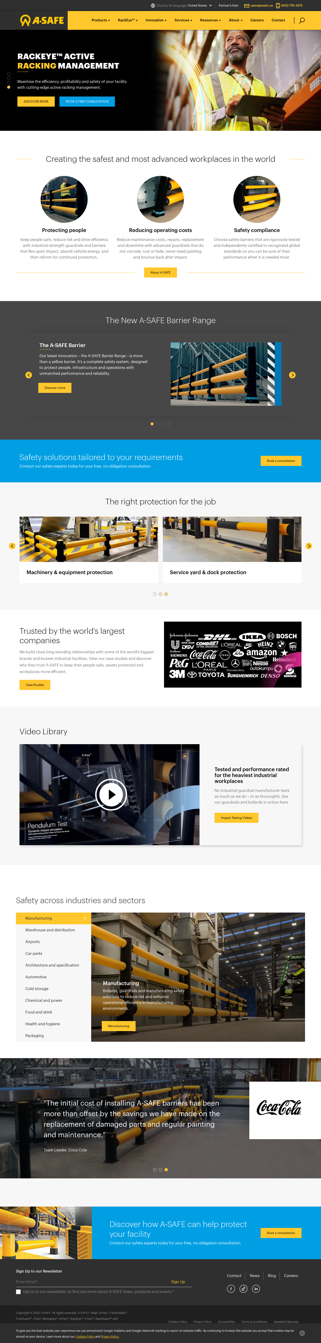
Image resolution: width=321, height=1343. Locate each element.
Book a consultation (281, 460)
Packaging (34, 1036)
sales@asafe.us (262, 5)
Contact (278, 20)
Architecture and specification (52, 965)
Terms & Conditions (254, 1321)
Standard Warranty (286, 1321)
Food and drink (38, 1012)
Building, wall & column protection (232, 550)
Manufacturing (38, 918)
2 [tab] (8, 78)
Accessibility (226, 1321)
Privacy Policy (202, 1321)
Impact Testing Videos (236, 817)
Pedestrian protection (89, 550)
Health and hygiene (42, 1024)
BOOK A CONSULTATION (83, 109)
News (255, 1276)
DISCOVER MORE (36, 109)
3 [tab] (8, 82)
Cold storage (36, 989)
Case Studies (35, 684)
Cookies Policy (177, 1321)
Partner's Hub (228, 5)
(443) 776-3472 (292, 5)
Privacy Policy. (110, 1336)
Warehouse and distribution (50, 930)
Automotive (36, 977)
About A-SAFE (160, 272)
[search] (299, 20)
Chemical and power (43, 1000)
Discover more (55, 387)
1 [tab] (8, 73)
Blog (272, 1276)
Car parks (33, 954)
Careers (257, 20)
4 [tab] (8, 87)
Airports (32, 942)
